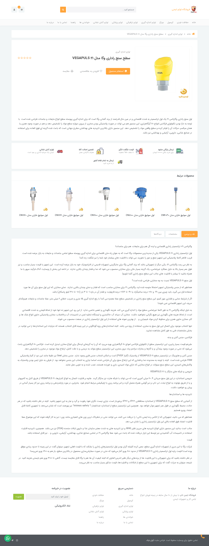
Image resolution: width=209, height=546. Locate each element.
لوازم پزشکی (117, 22)
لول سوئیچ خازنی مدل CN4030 (175, 215)
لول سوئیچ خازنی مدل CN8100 (140, 215)
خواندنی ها (84, 22)
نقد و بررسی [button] (189, 234)
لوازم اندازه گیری (148, 22)
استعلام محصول (116, 71)
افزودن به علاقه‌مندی (90, 71)
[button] (21, 10)
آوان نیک (150, 540)
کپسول (170, 22)
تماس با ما (62, 22)
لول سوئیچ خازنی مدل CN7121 (69, 215)
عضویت (18, 496)
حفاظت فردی (182, 22)
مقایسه (66, 71)
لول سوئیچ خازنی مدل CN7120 (33, 215)
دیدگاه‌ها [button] (157, 234)
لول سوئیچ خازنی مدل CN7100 (104, 215)
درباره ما (50, 22)
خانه (194, 22)
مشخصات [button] (172, 234)
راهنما (73, 22)
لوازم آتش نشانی (100, 22)
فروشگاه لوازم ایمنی (181, 9)
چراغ (162, 22)
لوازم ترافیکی (132, 22)
